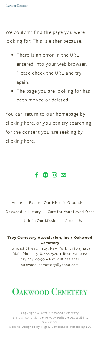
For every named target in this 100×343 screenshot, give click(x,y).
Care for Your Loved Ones (71, 211)
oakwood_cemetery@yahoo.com (50, 264)
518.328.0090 (33, 259)
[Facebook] (36, 175)
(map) (84, 248)
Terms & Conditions (26, 318)
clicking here (20, 123)
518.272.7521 (68, 259)
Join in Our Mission (41, 220)
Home (17, 202)
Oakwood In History (23, 211)
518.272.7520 (47, 253)
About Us (73, 220)
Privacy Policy (55, 318)
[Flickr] (45, 175)
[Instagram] (54, 175)
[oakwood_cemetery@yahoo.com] (63, 175)
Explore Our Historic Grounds (56, 202)
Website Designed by (50, 327)
